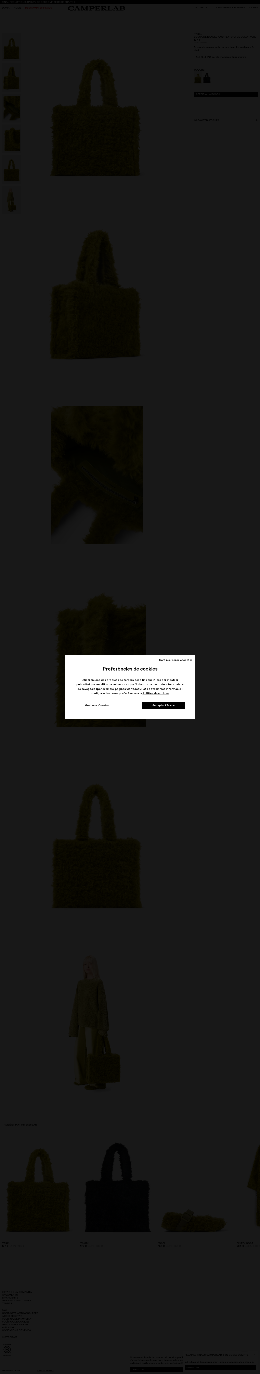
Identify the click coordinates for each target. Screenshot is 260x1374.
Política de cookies (156, 693)
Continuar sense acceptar (175, 660)
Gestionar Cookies (97, 705)
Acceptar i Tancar (163, 705)
